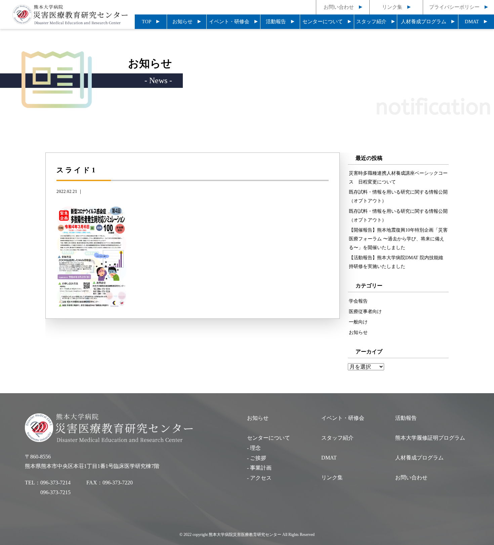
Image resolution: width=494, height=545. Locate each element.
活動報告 (276, 21)
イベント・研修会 (229, 21)
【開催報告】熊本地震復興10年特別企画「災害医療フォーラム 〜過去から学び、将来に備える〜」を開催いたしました (398, 238)
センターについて (322, 21)
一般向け (358, 322)
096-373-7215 (55, 492)
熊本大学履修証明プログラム (430, 438)
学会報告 (358, 301)
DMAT (472, 21)
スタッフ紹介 (371, 21)
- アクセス (259, 478)
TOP (146, 21)
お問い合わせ (339, 7)
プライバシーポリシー (454, 7)
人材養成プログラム (423, 21)
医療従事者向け (365, 311)
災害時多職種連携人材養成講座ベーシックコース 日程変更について (398, 177)
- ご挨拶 (256, 458)
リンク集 (392, 7)
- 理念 (254, 448)
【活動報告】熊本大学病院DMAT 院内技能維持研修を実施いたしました (396, 262)
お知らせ (182, 21)
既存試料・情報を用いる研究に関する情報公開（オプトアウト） (398, 196)
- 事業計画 (259, 468)
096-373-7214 (55, 482)
